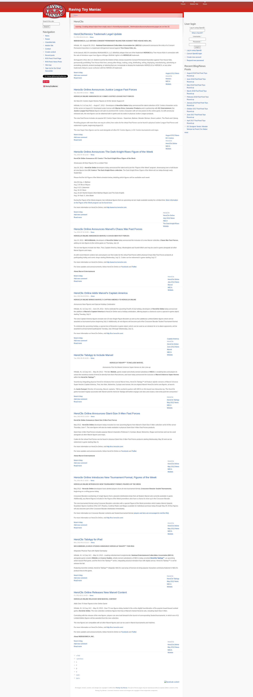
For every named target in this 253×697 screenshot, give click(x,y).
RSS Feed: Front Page (53, 58)
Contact (48, 49)
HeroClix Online (171, 143)
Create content (50, 52)
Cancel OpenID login (194, 54)
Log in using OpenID (194, 50)
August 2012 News (172, 73)
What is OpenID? (197, 33)
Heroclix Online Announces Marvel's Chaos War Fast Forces (108, 229)
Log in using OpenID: (197, 28)
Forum (183, 4)
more (186, 132)
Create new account (194, 57)
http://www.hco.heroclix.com (116, 207)
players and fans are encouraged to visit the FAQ (151, 513)
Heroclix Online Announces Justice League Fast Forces (105, 89)
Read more (78, 78)
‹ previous (79, 659)
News (205, 4)
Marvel (170, 285)
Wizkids (168, 84)
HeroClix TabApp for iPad (88, 539)
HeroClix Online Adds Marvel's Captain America (101, 293)
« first (78, 656)
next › (78, 675)
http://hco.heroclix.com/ (115, 333)
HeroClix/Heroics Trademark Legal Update (98, 34)
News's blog (78, 72)
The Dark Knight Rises (171, 224)
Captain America (173, 339)
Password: (197, 42)
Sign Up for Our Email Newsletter (53, 69)
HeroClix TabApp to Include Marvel (93, 355)
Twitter (134, 267)
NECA (168, 81)
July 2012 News (169, 218)
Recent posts (50, 55)
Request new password (195, 60)
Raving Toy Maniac (121, 687)
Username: (197, 36)
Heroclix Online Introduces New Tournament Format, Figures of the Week (115, 477)
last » (78, 678)
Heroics (168, 79)
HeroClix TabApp (173, 400)
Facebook (124, 267)
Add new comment (80, 75)
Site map (48, 65)
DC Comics (170, 138)
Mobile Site (194, 4)
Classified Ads (50, 42)
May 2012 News (173, 402)
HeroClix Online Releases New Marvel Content (100, 592)
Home (76, 15)
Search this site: (48, 21)
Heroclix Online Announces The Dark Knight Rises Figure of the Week (113, 151)
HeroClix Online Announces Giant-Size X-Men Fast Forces (107, 413)
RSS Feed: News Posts (53, 62)
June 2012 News (173, 347)
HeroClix (169, 76)
